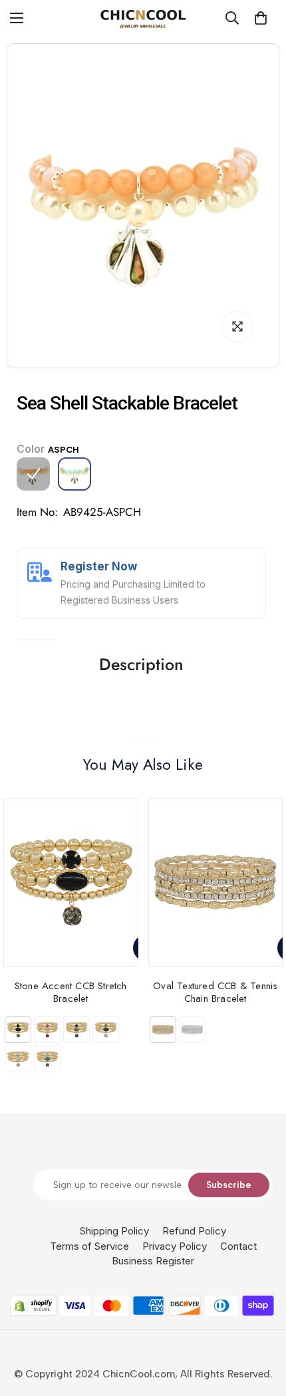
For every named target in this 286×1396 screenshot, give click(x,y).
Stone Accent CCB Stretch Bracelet (71, 992)
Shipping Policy (114, 1230)
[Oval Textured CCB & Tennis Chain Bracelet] (215, 882)
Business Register (153, 1260)
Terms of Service (89, 1246)
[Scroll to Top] (262, 1325)
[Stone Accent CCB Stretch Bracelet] (70, 882)
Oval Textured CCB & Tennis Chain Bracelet (215, 992)
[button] (260, 18)
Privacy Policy (174, 1246)
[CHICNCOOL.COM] (143, 18)
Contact (238, 1246)
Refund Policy (194, 1230)
